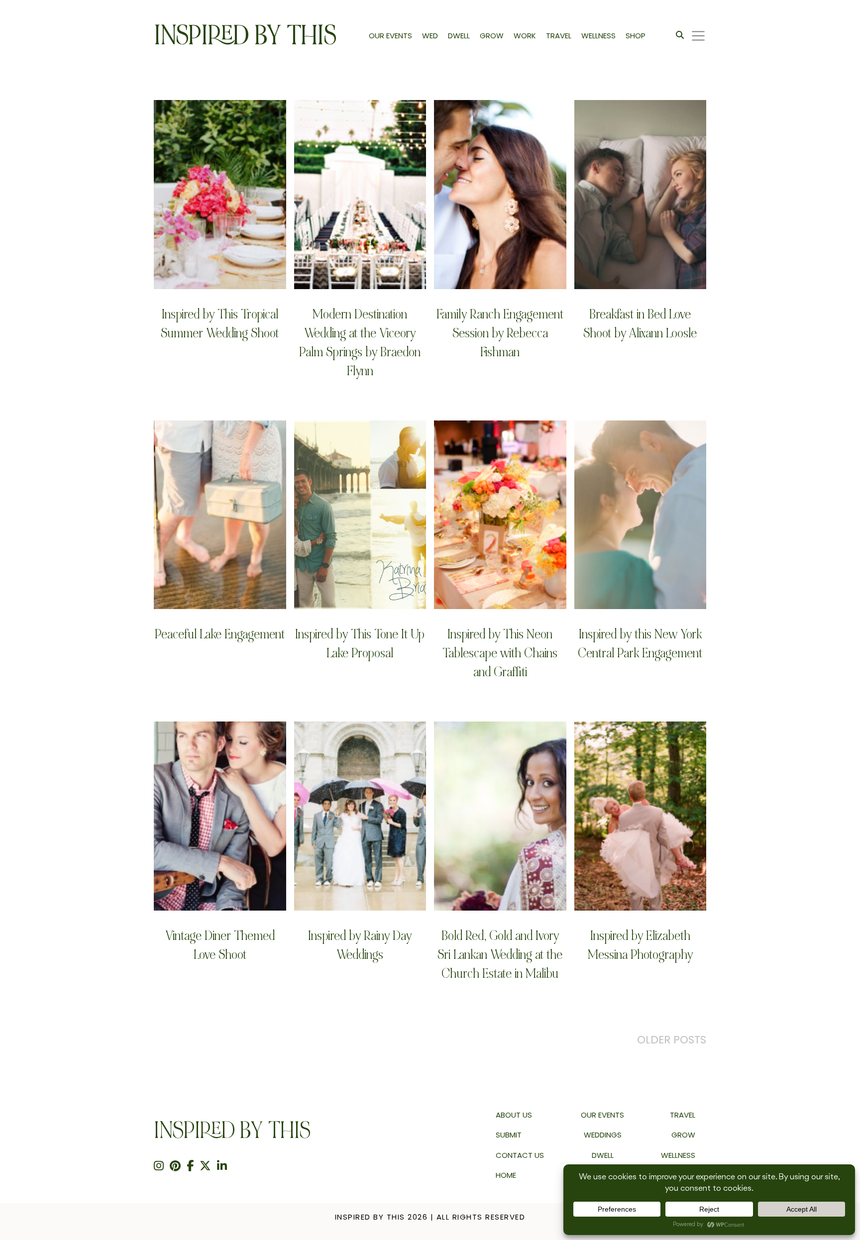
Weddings (603, 1135)
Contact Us (520, 1155)
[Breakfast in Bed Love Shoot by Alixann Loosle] (640, 194)
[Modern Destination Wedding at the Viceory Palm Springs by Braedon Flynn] (360, 194)
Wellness (678, 1155)
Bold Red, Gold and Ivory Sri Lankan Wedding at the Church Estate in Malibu (499, 954)
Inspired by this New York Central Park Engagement (640, 643)
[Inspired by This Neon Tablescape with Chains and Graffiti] (500, 514)
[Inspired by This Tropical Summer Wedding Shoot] (220, 194)
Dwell (603, 1155)
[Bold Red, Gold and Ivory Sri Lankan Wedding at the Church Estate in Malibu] (500, 816)
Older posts (671, 1039)
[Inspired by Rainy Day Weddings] (360, 816)
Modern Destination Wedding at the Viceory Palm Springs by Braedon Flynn (360, 343)
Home (506, 1175)
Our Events (602, 1115)
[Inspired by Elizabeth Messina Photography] (640, 816)
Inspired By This (245, 35)
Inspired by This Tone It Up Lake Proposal (360, 643)
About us (514, 1115)
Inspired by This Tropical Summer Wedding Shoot (220, 324)
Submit (509, 1135)
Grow (683, 1135)
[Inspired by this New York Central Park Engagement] (640, 514)
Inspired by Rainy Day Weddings (360, 945)
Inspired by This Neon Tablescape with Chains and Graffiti (499, 653)
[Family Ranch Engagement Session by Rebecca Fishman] (500, 194)
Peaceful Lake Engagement (220, 634)
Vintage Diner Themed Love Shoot (220, 945)
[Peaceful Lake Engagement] (220, 514)
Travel (682, 1115)
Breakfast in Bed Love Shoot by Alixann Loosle (640, 324)
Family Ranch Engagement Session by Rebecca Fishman (499, 333)
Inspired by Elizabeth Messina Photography (640, 945)
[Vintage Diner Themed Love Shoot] (220, 816)
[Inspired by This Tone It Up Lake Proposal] (360, 514)
